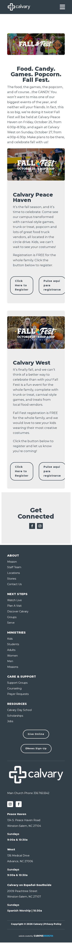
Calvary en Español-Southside (29, 885)
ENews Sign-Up (36, 748)
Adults (11, 650)
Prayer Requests (18, 694)
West (11, 849)
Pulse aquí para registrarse (52, 285)
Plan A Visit (14, 605)
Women (12, 655)
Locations (13, 573)
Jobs (10, 721)
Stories (11, 578)
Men (10, 661)
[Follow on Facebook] (32, 526)
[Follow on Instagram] (40, 526)
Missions (12, 667)
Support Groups (17, 682)
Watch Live (14, 600)
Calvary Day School (19, 710)
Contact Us (14, 584)
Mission (12, 561)
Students (13, 644)
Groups (11, 617)
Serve (11, 622)
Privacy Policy (52, 924)
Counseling (14, 688)
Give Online (36, 734)
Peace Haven (16, 814)
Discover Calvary (17, 611)
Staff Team (14, 567)
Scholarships (15, 715)
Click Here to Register (21, 285)
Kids (10, 638)
